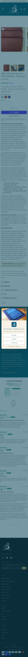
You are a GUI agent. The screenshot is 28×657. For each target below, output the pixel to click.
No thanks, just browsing (14, 346)
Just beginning (14, 342)
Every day (14, 335)
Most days (14, 339)
